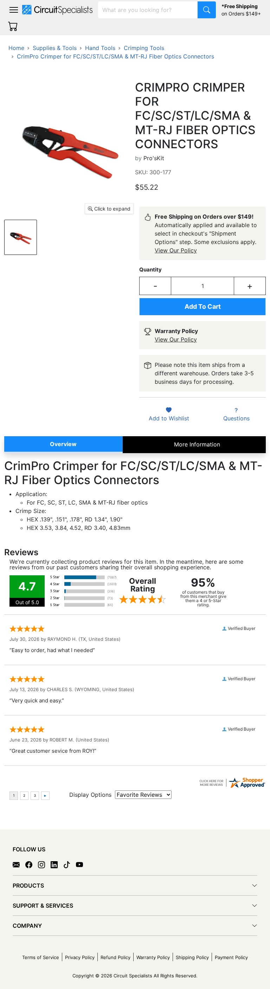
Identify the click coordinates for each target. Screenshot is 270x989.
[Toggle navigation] (13, 9)
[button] (13, 9)
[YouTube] (82, 864)
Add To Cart (203, 306)
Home (16, 47)
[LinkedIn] (57, 864)
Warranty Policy (153, 957)
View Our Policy (176, 250)
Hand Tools (100, 47)
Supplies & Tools (55, 47)
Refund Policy (115, 957)
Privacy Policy (80, 957)
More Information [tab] (197, 444)
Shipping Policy (192, 957)
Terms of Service (40, 957)
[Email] (19, 864)
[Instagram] (44, 864)
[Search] (207, 9)
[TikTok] (69, 864)
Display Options (90, 794)
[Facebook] (31, 864)
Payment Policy (231, 957)
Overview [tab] (63, 443)
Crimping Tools (144, 47)
